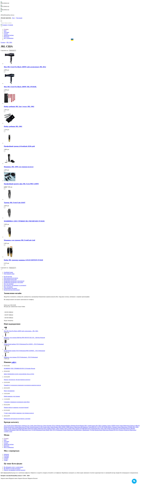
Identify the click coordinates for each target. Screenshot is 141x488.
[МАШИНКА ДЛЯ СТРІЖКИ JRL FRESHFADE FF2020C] (9, 218)
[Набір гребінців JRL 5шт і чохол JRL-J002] (9, 103)
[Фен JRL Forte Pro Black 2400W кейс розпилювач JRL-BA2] (9, 63)
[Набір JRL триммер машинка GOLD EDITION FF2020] (9, 257)
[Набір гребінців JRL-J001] (9, 123)
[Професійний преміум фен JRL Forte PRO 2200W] (9, 180)
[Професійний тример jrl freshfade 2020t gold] (9, 143)
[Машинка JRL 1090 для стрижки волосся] (9, 163)
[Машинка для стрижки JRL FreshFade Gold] (9, 237)
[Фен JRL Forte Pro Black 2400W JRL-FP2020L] (9, 83)
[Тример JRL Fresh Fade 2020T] (9, 199)
